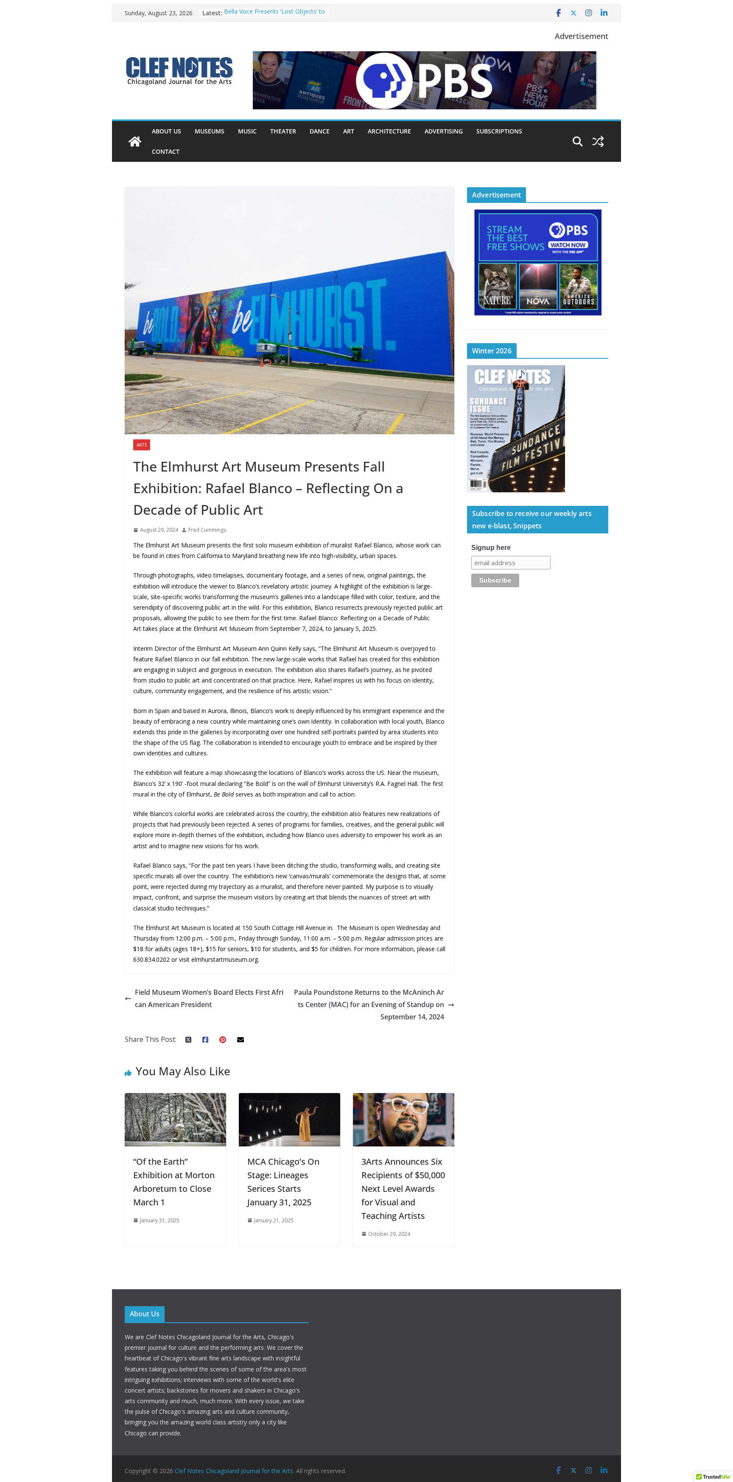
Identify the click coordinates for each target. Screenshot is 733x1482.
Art (348, 131)
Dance (320, 131)
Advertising (444, 131)
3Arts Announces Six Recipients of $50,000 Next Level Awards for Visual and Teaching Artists (403, 1188)
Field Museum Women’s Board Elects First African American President (209, 998)
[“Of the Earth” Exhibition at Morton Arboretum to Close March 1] (175, 1099)
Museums (209, 131)
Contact (165, 151)
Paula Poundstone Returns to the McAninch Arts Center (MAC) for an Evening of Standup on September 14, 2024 (369, 1004)
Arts (142, 445)
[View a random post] (598, 141)
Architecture (389, 131)
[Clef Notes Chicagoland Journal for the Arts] (135, 141)
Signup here (491, 547)
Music (247, 131)
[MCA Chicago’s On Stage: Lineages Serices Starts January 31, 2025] (289, 1099)
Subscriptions (499, 131)
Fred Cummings (207, 529)
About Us (166, 131)
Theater (283, 131)
